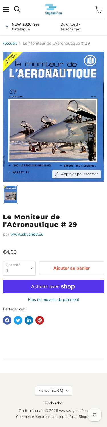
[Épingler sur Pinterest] (39, 320)
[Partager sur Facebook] (7, 320)
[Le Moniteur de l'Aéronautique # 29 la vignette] (10, 194)
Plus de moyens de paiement (53, 299)
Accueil (10, 43)
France (50, 390)
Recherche (53, 403)
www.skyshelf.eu (26, 234)
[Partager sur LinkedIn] (29, 320)
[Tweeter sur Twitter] (18, 320)
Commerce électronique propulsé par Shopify (53, 416)
